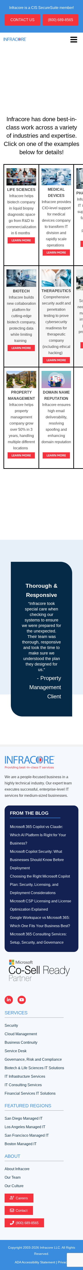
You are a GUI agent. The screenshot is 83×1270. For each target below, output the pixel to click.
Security (11, 1025)
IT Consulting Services (23, 1085)
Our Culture (14, 1186)
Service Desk (16, 1051)
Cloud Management (21, 1034)
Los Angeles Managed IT (25, 1127)
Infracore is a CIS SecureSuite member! (41, 8)
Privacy (63, 1262)
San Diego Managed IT (24, 1118)
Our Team (13, 1177)
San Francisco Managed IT (27, 1135)
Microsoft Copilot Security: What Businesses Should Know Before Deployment (37, 860)
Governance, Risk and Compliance (33, 1059)
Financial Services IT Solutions (30, 1093)
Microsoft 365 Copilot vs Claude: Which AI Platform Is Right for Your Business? (38, 835)
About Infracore (17, 1169)
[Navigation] (74, 39)
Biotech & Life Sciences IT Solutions (34, 1068)
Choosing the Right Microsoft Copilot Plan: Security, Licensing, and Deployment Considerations (40, 884)
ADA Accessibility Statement (35, 1262)
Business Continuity (21, 1042)
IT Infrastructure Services (25, 1076)
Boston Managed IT (21, 1144)
